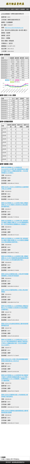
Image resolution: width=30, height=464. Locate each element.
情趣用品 (17, 459)
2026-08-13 (4, 73)
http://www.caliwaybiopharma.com (14, 27)
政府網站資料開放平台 (18, 462)
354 (13, 118)
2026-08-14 (4, 71)
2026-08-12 (4, 75)
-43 (23, 118)
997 (13, 112)
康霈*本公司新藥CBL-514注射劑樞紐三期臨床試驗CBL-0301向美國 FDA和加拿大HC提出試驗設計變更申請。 (14, 307)
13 (23, 110)
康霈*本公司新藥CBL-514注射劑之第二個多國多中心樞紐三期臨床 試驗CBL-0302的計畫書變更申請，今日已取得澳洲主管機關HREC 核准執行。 (14, 222)
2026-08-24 (4, 60)
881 (13, 108)
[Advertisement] (15, 440)
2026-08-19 (4, 66)
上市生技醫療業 (5, 14)
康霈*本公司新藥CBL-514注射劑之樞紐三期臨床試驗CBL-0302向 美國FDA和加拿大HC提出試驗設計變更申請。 (14, 204)
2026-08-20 (4, 64)
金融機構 (22, 9)
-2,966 (12, 114)
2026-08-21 (4, 62)
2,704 (12, 104)
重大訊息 (2, 9)
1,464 (12, 116)
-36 (23, 104)
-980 (13, 110)
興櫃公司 (17, 9)
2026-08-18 (4, 67)
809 (13, 102)
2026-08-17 (4, 69)
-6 (23, 106)
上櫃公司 (12, 9)
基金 (27, 9)
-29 (13, 106)
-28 (23, 100)
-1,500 (12, 100)
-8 (17, 106)
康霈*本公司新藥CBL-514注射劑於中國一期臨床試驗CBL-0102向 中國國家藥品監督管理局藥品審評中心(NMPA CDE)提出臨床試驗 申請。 (14, 258)
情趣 (3, 459)
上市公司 (7, 9)
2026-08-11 (4, 77)
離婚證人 (9, 459)
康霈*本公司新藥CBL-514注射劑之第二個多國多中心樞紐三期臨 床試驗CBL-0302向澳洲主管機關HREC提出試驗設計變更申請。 (14, 240)
